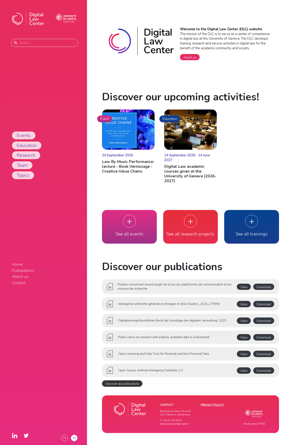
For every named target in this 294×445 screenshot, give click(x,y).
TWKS (261, 423)
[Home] (28, 19)
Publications (23, 271)
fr (64, 438)
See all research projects (190, 234)
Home (17, 264)
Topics (23, 175)
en (74, 438)
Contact (19, 283)
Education (27, 145)
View (243, 287)
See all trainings (252, 234)
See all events (129, 234)
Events (24, 135)
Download (264, 287)
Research (26, 155)
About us (20, 277)
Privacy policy (213, 405)
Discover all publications (122, 384)
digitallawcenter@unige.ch (174, 423)
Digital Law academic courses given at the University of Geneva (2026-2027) (190, 174)
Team (22, 165)
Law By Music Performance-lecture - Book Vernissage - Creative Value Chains (128, 166)
